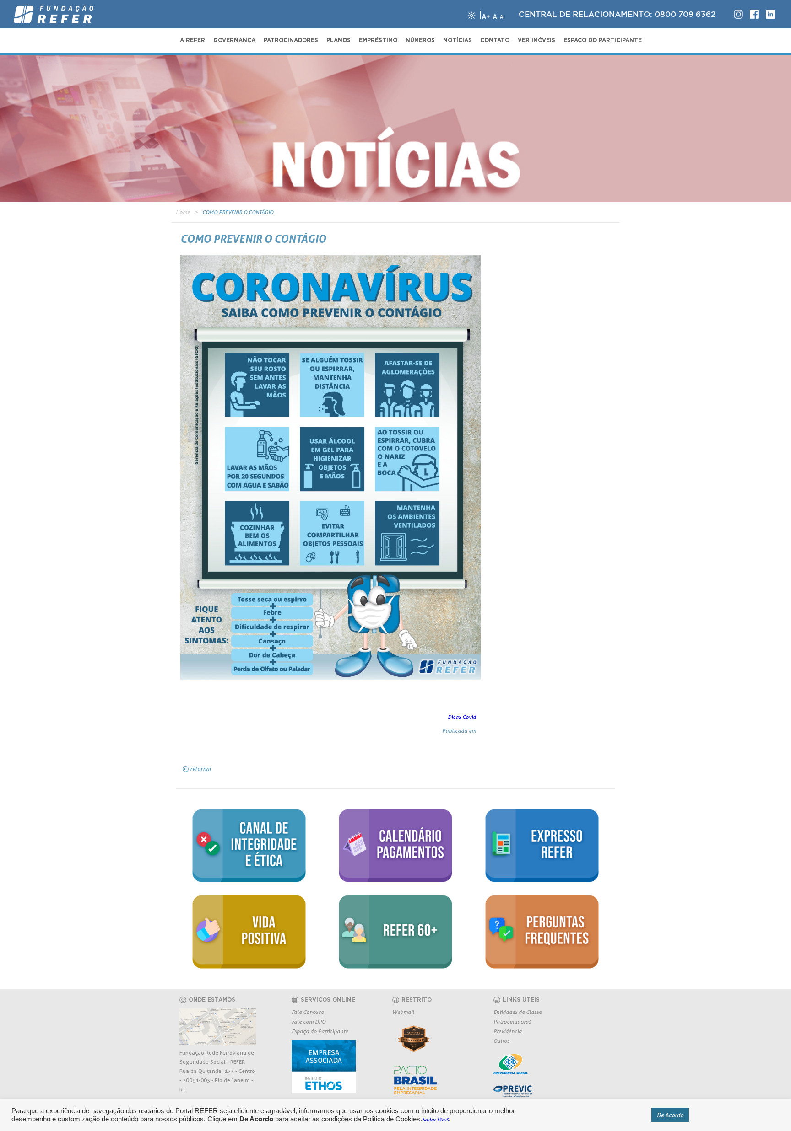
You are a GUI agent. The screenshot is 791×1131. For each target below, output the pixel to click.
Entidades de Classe (517, 1011)
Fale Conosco (308, 1011)
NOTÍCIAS (457, 40)
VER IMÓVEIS (536, 40)
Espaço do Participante (320, 1031)
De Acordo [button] (670, 1115)
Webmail (403, 1011)
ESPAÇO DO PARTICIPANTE (602, 40)
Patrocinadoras (512, 1021)
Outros (501, 1040)
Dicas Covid (462, 716)
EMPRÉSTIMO (378, 40)
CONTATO (494, 40)
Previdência (507, 1031)
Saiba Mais (435, 1119)
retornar (200, 768)
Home (183, 212)
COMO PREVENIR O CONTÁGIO (237, 212)
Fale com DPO (308, 1021)
